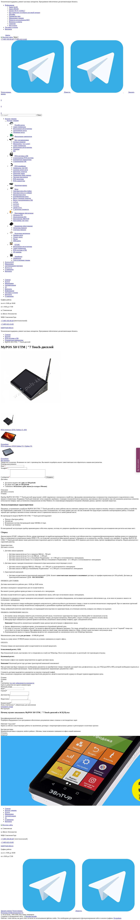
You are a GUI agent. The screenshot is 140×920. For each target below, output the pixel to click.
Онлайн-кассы (20, 125)
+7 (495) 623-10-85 (20, 39)
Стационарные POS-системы (23, 158)
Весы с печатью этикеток (22, 198)
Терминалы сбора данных (22, 175)
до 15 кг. (16, 204)
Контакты (8, 29)
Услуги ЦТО (9, 262)
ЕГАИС (17, 245)
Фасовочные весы (19, 195)
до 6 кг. (15, 202)
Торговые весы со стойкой (22, 193)
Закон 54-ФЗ (13, 7)
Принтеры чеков (19, 173)
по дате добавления (17, 683)
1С (6, 287)
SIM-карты (17, 241)
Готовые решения (19, 142)
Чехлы (15, 239)
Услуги (7, 281)
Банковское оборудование (24, 226)
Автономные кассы (20, 130)
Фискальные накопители (23, 136)
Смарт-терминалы (19, 127)
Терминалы (17, 258)
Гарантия (12, 23)
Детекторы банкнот (20, 228)
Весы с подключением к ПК (23, 200)
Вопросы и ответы (15, 22)
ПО (14, 151)
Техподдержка (6, 92)
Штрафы (12, 14)
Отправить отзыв (7, 707)
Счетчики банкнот (19, 230)
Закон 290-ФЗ (14, 9)
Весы (16, 189)
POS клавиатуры (19, 181)
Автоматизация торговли (14, 266)
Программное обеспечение (24, 213)
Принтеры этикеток (20, 171)
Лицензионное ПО (19, 217)
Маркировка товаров (16, 18)
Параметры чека (14, 16)
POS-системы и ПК (21, 156)
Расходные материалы (22, 233)
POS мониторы (18, 179)
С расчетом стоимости (21, 209)
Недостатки (5, 699)
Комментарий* (6, 703)
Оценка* (4, 691)
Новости (67, 92)
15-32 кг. (16, 206)
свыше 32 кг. (17, 207)
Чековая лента (18, 235)
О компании (9, 269)
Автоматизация (10, 285)
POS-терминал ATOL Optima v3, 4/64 (14, 430)
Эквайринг (18, 256)
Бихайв (34, 916)
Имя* (3, 689)
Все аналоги (5, 460)
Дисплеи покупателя (20, 177)
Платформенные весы (20, 196)
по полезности (29, 683)
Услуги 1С (8, 267)
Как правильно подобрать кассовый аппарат (24, 12)
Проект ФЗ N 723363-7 (17, 11)
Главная (7, 280)
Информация (9, 5)
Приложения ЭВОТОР (21, 219)
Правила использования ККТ (19, 20)
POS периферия (20, 166)
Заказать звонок (6, 911)
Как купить (13, 25)
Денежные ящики (21, 185)
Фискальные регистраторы (22, 129)
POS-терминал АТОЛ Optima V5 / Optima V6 (16, 446)
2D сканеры (17, 252)
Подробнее (5, 444)
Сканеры (16, 149)
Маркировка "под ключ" (21, 144)
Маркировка (9, 264)
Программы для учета (20, 220)
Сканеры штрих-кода (20, 170)
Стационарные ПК (19, 161)
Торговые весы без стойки (22, 191)
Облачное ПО (18, 215)
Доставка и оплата (11, 27)
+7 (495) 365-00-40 (7, 39)
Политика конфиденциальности (12, 913)
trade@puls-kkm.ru (7, 328)
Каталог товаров (11, 119)
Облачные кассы (19, 132)
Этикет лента (17, 237)
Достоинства (5, 695)
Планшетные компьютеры (22, 159)
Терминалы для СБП (20, 168)
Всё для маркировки (22, 140)
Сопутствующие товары (21, 260)
